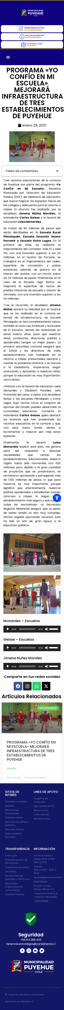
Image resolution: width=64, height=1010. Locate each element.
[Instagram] (28, 950)
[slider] (54, 629)
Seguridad (31, 934)
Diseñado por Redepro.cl (19, 1001)
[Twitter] (41, 950)
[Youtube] (35, 950)
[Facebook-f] (22, 950)
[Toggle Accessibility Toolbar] (57, 497)
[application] (32, 629)
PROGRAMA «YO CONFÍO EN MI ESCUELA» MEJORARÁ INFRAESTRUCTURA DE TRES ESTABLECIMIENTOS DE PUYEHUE (31, 751)
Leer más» (12, 768)
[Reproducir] (8, 629)
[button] (8, 57)
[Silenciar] (46, 629)
